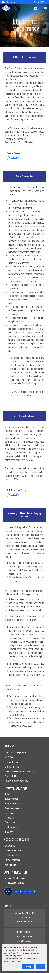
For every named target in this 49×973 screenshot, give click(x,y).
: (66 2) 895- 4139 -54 (24, 936)
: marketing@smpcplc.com (24, 921)
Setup (18, 955)
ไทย (39, 8)
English (35, 8)
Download (13, 158)
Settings (28, 966)
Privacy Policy (16, 952)
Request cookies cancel (12, 961)
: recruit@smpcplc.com (24, 940)
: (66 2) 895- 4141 (24, 917)
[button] (46, 8)
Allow (40, 966)
